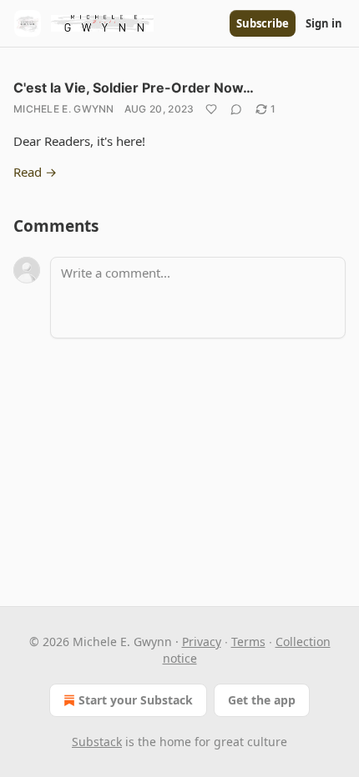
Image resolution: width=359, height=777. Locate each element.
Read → (35, 171)
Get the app (262, 700)
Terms (248, 641)
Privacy (201, 641)
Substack (97, 741)
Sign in (324, 23)
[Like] (211, 109)
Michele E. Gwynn (63, 109)
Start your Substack (135, 700)
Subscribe (262, 23)
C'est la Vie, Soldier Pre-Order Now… (133, 87)
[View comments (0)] (236, 109)
